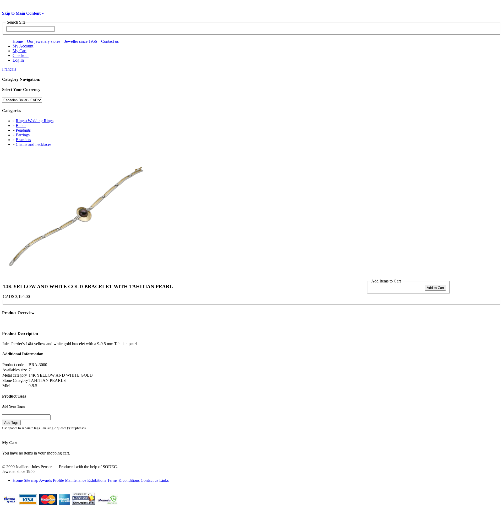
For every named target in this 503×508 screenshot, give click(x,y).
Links (164, 480)
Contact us (110, 41)
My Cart (19, 51)
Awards (45, 480)
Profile (58, 480)
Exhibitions (96, 480)
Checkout (21, 55)
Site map (31, 480)
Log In (18, 60)
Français (9, 69)
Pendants (23, 130)
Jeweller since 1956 (80, 41)
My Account (23, 46)
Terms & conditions (123, 480)
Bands (21, 125)
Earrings (23, 135)
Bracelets (23, 139)
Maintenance (75, 480)
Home (18, 41)
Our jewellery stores (43, 41)
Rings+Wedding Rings (34, 121)
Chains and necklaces (33, 144)
